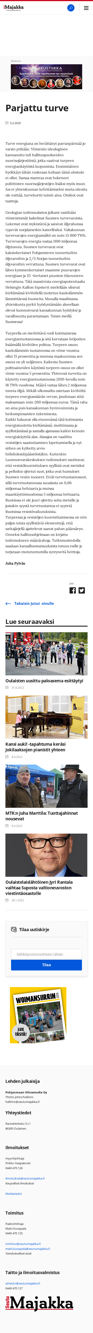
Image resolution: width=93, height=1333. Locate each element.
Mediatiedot (13, 1194)
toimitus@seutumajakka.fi (23, 1244)
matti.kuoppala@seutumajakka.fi (27, 1249)
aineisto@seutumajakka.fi (22, 1283)
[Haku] (70, 7)
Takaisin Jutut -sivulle (34, 603)
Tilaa (46, 964)
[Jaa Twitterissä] (82, 591)
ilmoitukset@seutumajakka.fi (25, 1178)
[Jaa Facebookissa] (73, 591)
